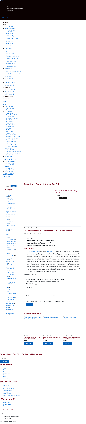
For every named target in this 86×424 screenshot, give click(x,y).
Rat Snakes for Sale (10, 63)
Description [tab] (27, 227)
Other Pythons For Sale (11, 66)
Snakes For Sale (8, 48)
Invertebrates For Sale (10, 28)
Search (6, 184)
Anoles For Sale (9, 33)
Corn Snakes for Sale (11, 55)
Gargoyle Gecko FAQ (9, 91)
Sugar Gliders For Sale (10, 82)
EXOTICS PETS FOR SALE (9, 80)
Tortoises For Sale (9, 78)
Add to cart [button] (28, 343)
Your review (30, 287)
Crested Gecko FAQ (9, 93)
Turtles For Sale (8, 76)
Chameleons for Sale (11, 45)
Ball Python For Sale (11, 50)
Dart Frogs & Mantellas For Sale (13, 71)
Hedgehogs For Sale (9, 85)
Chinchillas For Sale (9, 84)
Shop (4, 24)
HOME (4, 20)
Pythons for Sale (10, 53)
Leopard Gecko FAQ (9, 94)
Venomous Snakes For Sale (12, 65)
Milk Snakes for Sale (11, 61)
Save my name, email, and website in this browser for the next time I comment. (46, 301)
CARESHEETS (6, 87)
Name (27, 295)
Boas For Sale (9, 51)
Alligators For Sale (9, 26)
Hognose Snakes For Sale (12, 58)
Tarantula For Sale (10, 30)
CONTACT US (6, 98)
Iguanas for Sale (10, 46)
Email (54, 295)
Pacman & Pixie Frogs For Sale (13, 73)
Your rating (29, 284)
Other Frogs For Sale (11, 75)
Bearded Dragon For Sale (12, 35)
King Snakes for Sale (11, 60)
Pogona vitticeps (51, 251)
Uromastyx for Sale (10, 36)
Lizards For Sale (8, 31)
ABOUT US (5, 22)
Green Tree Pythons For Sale (13, 56)
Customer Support (8, 96)
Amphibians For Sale (9, 70)
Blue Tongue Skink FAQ (10, 89)
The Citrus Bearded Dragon (33, 251)
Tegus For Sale (9, 40)
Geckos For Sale (8, 68)
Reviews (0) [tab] (34, 227)
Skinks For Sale (9, 41)
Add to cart (63, 197)
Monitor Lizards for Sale (12, 38)
